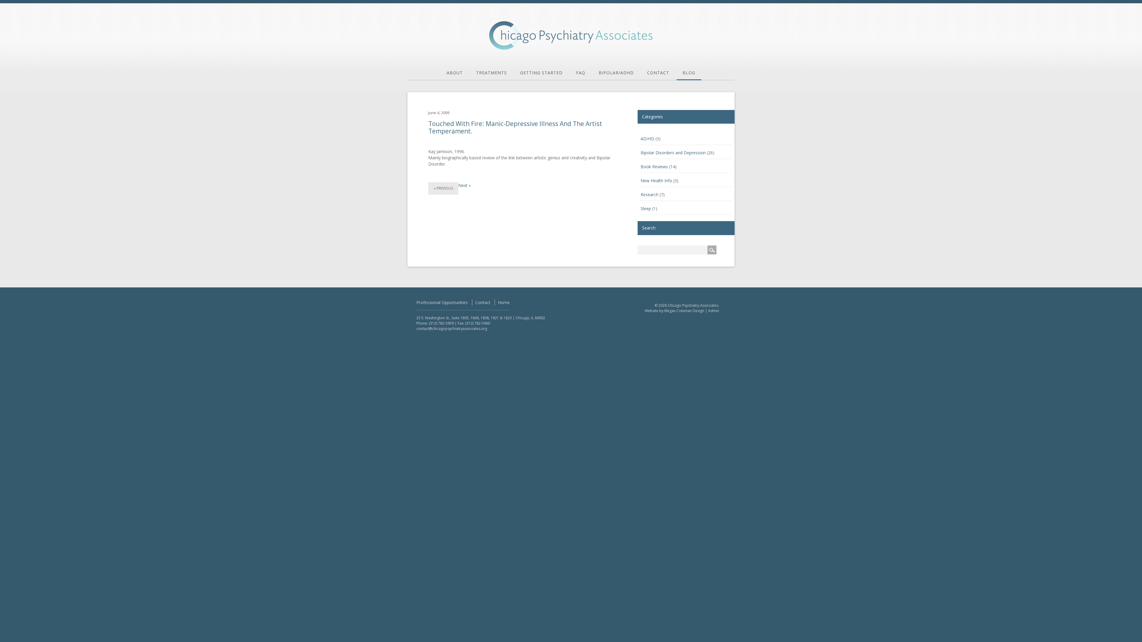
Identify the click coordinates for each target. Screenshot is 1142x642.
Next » (464, 185)
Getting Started (541, 72)
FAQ (580, 72)
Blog (689, 72)
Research (649, 194)
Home (504, 302)
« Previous (443, 188)
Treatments (491, 72)
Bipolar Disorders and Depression (673, 152)
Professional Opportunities (442, 302)
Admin (713, 310)
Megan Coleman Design (684, 310)
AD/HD (647, 138)
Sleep (646, 208)
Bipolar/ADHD (616, 72)
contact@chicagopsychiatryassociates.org (451, 328)
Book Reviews (654, 166)
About (455, 72)
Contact (658, 72)
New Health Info (656, 180)
